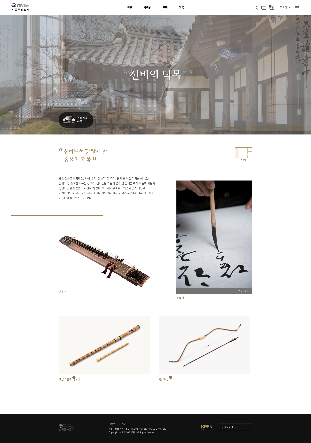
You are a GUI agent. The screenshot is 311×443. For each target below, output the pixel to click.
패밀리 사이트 (228, 427)
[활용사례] (263, 7)
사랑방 (147, 7)
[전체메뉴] (297, 8)
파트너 (112, 424)
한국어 (283, 7)
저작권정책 (125, 424)
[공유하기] (256, 7)
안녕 (130, 7)
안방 (165, 7)
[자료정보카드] (271, 7)
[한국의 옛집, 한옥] (76, 120)
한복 (181, 7)
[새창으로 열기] (206, 427)
